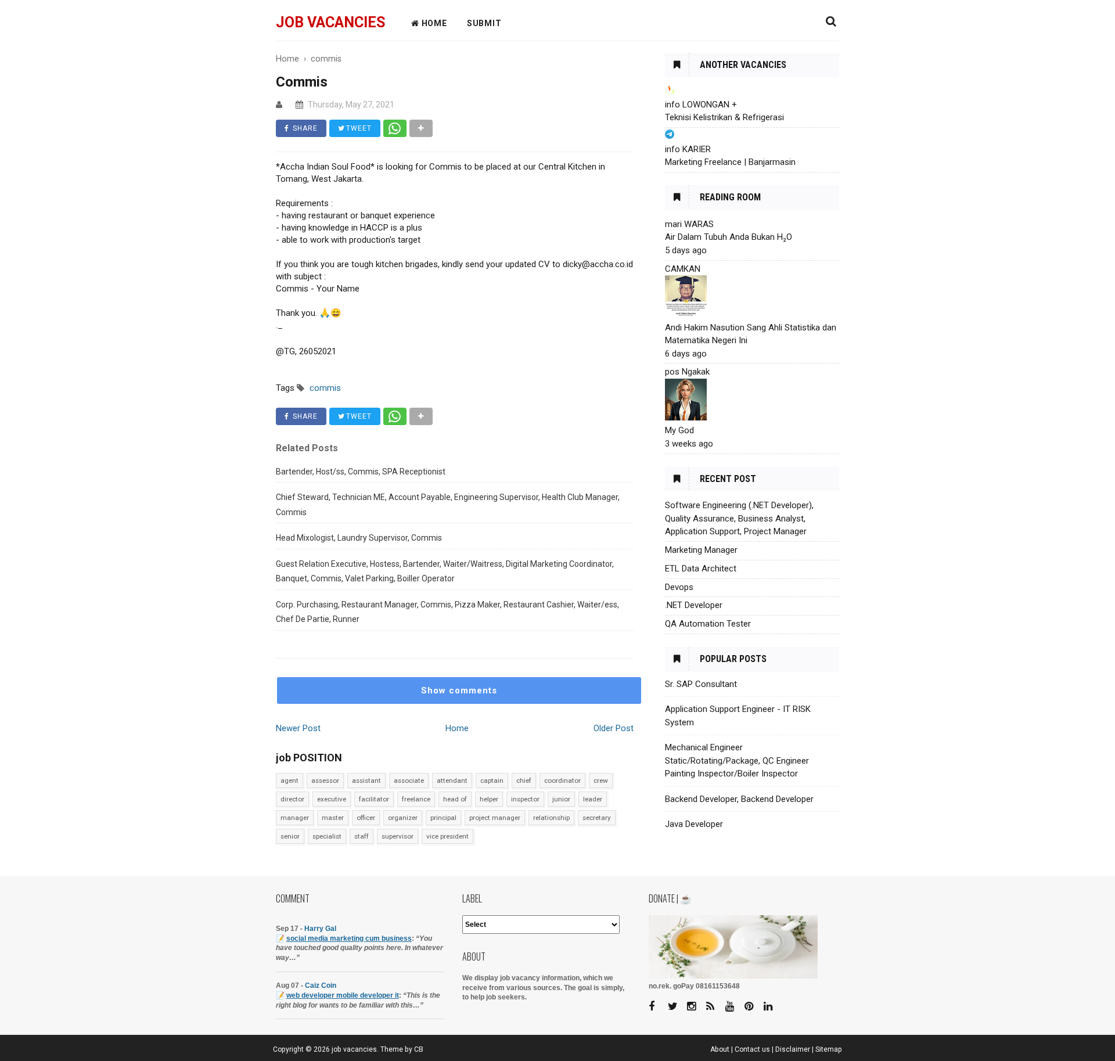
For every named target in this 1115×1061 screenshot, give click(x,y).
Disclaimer (792, 1049)
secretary (596, 818)
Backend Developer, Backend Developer (739, 799)
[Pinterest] (753, 1007)
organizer (403, 818)
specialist (326, 836)
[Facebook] (657, 1007)
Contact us (752, 1049)
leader (592, 799)
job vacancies (330, 22)
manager (294, 818)
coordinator (562, 780)
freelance (416, 799)
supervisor (397, 836)
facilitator (374, 799)
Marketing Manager (701, 550)
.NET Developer (693, 605)
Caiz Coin (320, 985)
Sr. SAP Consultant (701, 684)
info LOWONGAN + (701, 104)
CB (418, 1049)
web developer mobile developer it (342, 995)
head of (455, 799)
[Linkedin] (772, 1007)
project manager (494, 818)
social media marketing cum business (349, 938)
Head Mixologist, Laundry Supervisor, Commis (359, 537)
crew (601, 780)
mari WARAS (689, 224)
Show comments (459, 690)
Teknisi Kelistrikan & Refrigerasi (724, 117)
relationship (551, 818)
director (292, 799)
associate (409, 780)
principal (443, 818)
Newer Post (298, 728)
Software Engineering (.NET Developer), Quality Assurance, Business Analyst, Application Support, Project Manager (739, 518)
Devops (679, 587)
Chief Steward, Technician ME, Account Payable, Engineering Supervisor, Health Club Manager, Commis (448, 504)
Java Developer (694, 824)
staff (361, 836)
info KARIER (688, 149)
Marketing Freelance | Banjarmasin (730, 162)
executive (331, 799)
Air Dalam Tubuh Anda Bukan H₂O (728, 237)
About (719, 1049)
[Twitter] (676, 1007)
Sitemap (828, 1049)
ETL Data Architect (700, 568)
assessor (325, 780)
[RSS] (715, 1007)
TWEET (358, 128)
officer (366, 818)
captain (491, 780)
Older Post (614, 728)
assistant (366, 780)
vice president (447, 836)
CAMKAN (682, 269)
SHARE (304, 128)
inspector (525, 799)
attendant (452, 780)
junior (561, 799)
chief (523, 780)
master (333, 818)
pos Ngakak (687, 371)
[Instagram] (695, 1007)
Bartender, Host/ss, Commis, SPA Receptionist (360, 471)
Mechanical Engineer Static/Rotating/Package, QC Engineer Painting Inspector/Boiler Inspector (737, 760)
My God (679, 430)
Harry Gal (320, 929)
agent (289, 780)
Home (457, 728)
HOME (433, 23)
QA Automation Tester (708, 623)
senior (290, 836)
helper (489, 799)
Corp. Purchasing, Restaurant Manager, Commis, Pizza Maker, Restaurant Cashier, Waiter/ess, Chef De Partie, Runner (447, 612)
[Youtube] (734, 1007)
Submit (484, 23)
